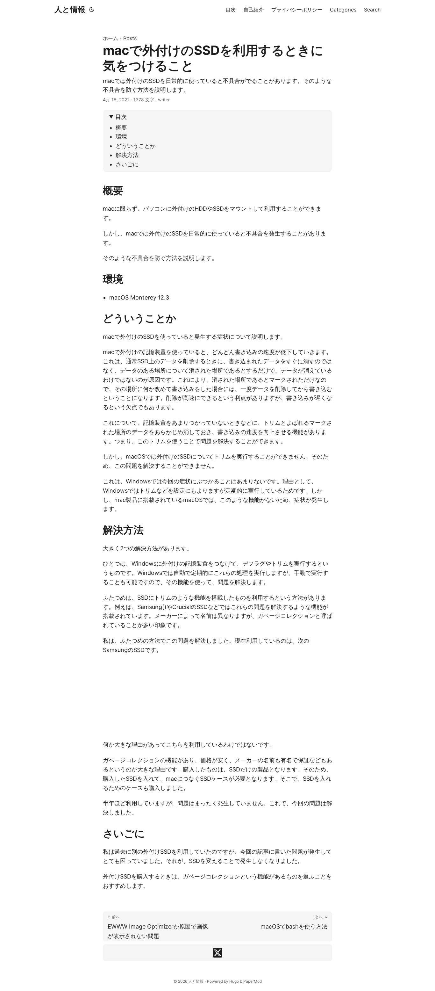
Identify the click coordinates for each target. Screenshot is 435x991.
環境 (121, 136)
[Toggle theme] (92, 9)
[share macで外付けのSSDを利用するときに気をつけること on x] (217, 953)
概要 (121, 127)
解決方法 (127, 155)
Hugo (234, 981)
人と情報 (69, 9)
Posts (130, 38)
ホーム (110, 38)
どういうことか (136, 145)
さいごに (127, 164)
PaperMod (252, 981)
